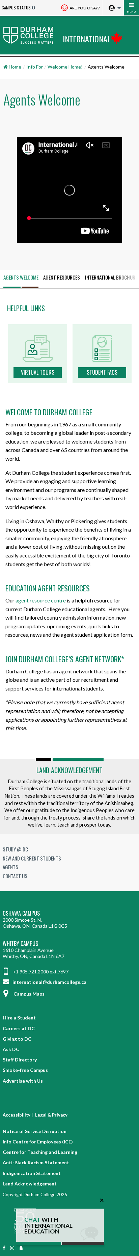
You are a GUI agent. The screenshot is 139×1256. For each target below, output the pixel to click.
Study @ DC (15, 849)
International (87, 39)
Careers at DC (19, 1028)
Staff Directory (20, 1059)
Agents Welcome (20, 277)
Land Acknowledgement (69, 770)
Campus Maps (29, 994)
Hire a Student (19, 1017)
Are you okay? (84, 7)
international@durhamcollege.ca (48, 982)
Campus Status (16, 7)
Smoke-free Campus (25, 1070)
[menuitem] (113, 8)
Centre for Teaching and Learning (40, 1152)
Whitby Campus (20, 943)
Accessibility (16, 1115)
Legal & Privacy (51, 1115)
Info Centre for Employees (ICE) (38, 1141)
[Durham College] (30, 35)
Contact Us (15, 876)
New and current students (32, 858)
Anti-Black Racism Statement (36, 1162)
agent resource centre (41, 600)
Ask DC (11, 1049)
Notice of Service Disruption (34, 1131)
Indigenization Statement (32, 1173)
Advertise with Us (23, 1081)
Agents (10, 867)
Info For (34, 67)
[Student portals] (113, 8)
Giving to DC (17, 1039)
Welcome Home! (65, 67)
